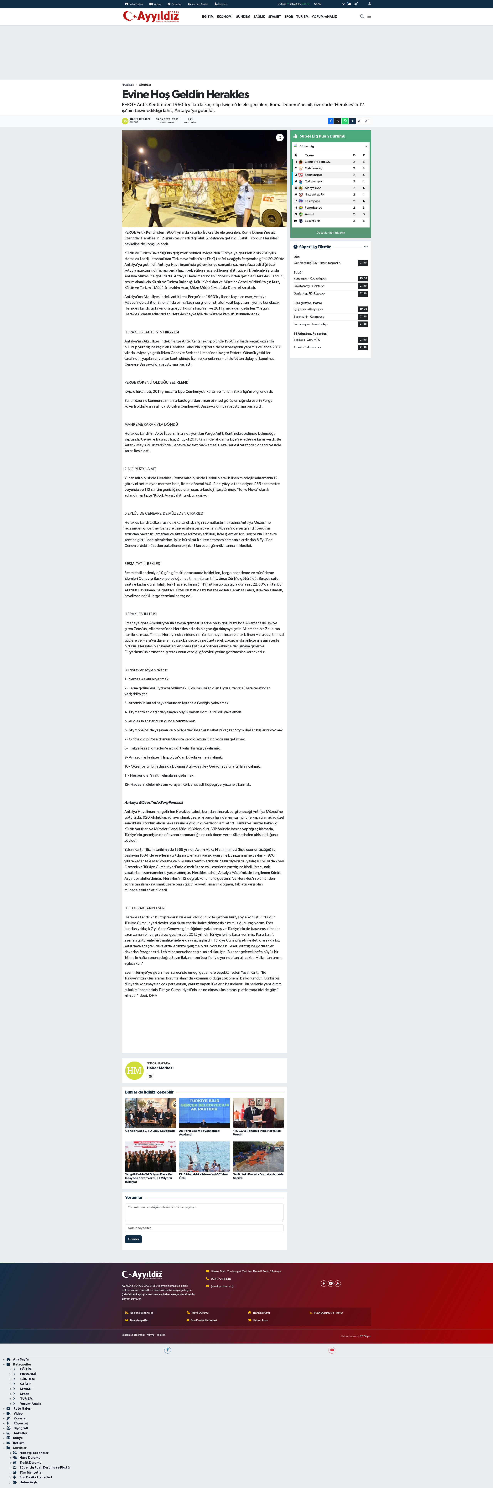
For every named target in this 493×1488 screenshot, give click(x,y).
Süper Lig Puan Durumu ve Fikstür (45, 1467)
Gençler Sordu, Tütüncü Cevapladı (150, 1130)
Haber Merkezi (160, 1068)
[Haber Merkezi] (134, 1070)
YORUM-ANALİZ (324, 16)
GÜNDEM (243, 16)
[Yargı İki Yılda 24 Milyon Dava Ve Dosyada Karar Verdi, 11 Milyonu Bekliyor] (150, 1156)
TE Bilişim (365, 1336)
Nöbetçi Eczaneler (141, 1312)
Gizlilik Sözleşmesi (133, 1334)
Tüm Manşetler (139, 1320)
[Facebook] (324, 1283)
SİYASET (274, 16)
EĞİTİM (208, 16)
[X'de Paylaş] (337, 121)
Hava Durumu (200, 1312)
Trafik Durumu (261, 1312)
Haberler (128, 85)
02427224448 (221, 1278)
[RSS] (338, 1283)
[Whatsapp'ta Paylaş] (345, 121)
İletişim (222, 4)
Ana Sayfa (21, 1359)
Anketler (20, 1433)
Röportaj (20, 1423)
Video (157, 4)
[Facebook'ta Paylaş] (331, 121)
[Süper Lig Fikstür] (366, 247)
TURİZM (302, 16)
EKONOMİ (224, 16)
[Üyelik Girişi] (368, 4)
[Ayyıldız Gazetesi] (151, 16)
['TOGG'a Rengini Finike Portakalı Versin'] (258, 1113)
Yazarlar (176, 4)
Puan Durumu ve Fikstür (328, 1312)
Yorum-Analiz (200, 4)
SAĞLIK (259, 16)
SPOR (288, 16)
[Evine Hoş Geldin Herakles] (204, 178)
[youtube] (332, 1350)
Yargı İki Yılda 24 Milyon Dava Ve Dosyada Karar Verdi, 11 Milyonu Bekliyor (148, 1178)
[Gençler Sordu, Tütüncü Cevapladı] (150, 1113)
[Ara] (362, 16)
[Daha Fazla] (352, 121)
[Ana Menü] (369, 16)
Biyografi (20, 1428)
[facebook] (167, 1350)
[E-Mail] (150, 1077)
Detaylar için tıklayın (330, 232)
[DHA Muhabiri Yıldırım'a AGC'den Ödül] (204, 1156)
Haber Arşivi (260, 1320)
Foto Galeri (136, 4)
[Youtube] (331, 1283)
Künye (150, 1334)
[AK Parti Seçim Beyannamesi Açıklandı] (204, 1113)
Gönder (133, 1239)
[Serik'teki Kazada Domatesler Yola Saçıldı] (258, 1156)
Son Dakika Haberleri (204, 1320)
